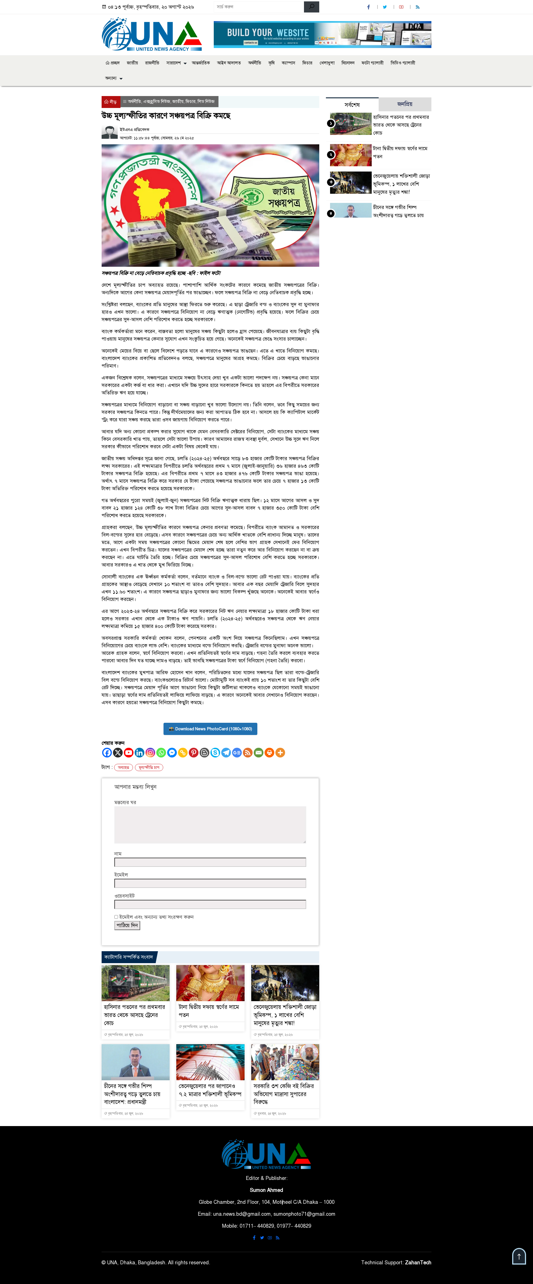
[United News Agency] (154, 34)
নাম (118, 854)
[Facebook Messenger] (172, 752)
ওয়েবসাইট (124, 896)
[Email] (258, 752)
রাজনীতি (152, 63)
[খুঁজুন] (311, 6)
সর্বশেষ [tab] (352, 105)
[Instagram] (150, 752)
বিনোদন (348, 63)
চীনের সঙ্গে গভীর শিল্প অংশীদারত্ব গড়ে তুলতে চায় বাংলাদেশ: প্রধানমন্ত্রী (132, 1094)
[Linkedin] (139, 752)
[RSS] (418, 7)
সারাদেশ (174, 63)
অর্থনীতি (254, 63)
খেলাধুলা (327, 63)
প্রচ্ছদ (115, 63)
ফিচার (307, 63)
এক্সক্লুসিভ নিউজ (156, 101)
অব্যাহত (123, 767)
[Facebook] (107, 752)
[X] (118, 752)
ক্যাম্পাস (288, 63)
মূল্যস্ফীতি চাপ (149, 767)
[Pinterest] (193, 752)
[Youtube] (129, 752)
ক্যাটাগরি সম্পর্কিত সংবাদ (128, 957)
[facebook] (369, 7)
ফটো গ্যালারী (373, 63)
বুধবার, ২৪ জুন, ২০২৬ (271, 1114)
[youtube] (402, 7)
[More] (280, 752)
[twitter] (385, 7)
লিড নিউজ (206, 101)
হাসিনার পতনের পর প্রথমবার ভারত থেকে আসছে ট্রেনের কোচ (134, 1015)
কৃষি (271, 63)
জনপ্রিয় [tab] (405, 104)
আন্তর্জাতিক (201, 63)
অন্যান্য (111, 78)
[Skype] (215, 752)
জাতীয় (132, 63)
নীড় (113, 102)
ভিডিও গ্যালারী (403, 63)
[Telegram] (226, 752)
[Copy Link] (183, 752)
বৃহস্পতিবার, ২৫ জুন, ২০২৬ (125, 1035)
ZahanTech (418, 1263)
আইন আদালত (229, 63)
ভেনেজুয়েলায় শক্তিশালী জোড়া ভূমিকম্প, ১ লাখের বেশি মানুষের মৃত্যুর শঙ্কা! (285, 1015)
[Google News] (237, 752)
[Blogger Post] (204, 752)
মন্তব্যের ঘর (125, 802)
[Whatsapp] (161, 752)
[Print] (269, 752)
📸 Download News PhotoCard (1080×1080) (210, 728)
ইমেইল (121, 875)
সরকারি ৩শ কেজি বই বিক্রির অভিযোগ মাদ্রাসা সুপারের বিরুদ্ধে (284, 1094)
